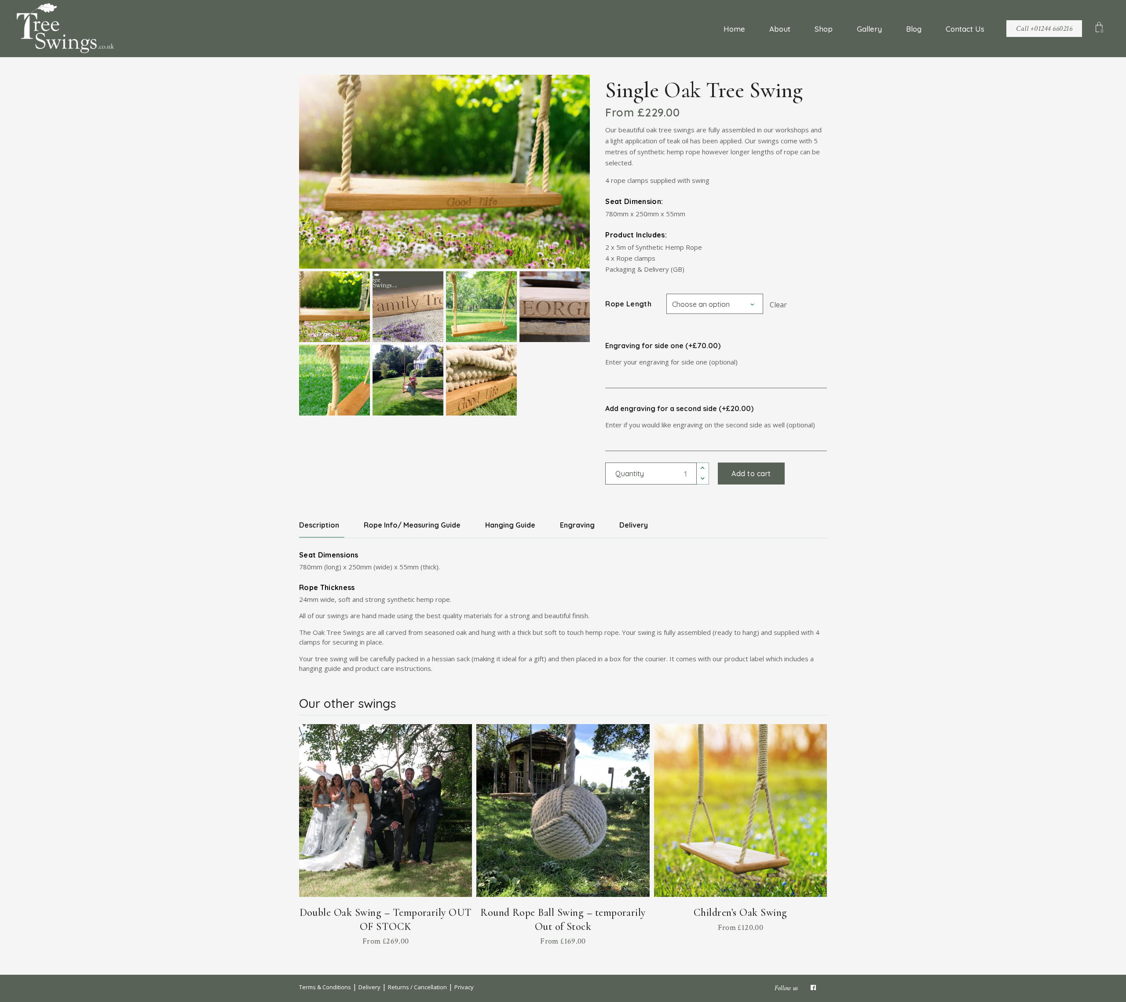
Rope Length (628, 303)
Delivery (633, 525)
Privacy (464, 987)
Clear (778, 305)
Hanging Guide (510, 525)
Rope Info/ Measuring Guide (412, 525)
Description (319, 525)
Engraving (577, 525)
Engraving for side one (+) (662, 345)
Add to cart (751, 473)
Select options (386, 939)
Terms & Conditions (325, 987)
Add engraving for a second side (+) (679, 408)
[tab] (325, 525)
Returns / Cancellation (417, 987)
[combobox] (714, 304)
